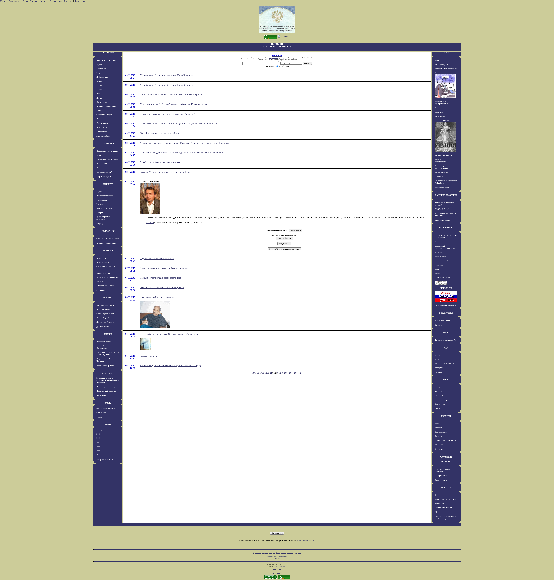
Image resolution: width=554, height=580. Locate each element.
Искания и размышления (106, 106)
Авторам (438, 391)
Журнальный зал (103, 136)
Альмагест (100, 281)
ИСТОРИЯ (108, 251)
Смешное (438, 372)
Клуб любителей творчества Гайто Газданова (107, 353)
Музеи (437, 355)
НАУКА (446, 53)
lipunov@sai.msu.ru (306, 540)
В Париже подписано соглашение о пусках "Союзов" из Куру (170, 365)
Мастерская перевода (105, 366)
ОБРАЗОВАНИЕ (446, 228)
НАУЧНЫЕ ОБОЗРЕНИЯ (446, 195)
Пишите (34, 1)
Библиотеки (439, 449)
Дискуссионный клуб (105, 305)
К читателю (101, 69)
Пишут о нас (440, 404)
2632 (259, 373)
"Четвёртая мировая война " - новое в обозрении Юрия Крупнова (172, 94)
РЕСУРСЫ (446, 416)
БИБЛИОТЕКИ (446, 313)
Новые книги (101, 119)
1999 (98, 451)
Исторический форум (105, 322)
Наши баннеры (441, 480)
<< (250, 373)
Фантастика (101, 412)
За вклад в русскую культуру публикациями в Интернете (107, 380)
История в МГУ (102, 262)
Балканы (99, 89)
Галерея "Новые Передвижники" (277, 556)
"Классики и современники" (107, 151)
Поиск (437, 423)
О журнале (439, 395)
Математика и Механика (445, 261)
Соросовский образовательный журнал (445, 247)
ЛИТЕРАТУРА (108, 53)
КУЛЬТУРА (108, 184)
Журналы (438, 436)
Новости (44, 1)
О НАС (446, 380)
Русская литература (443, 277)
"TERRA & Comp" (442, 209)
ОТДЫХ (446, 347)
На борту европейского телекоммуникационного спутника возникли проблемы (179, 123)
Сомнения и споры (104, 115)
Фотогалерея (101, 200)
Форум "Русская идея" (105, 314)
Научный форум (103, 309)
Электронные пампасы (105, 408)
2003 (98, 434)
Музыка (99, 204)
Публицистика (102, 77)
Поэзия (99, 98)
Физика (437, 269)
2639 (294, 373)
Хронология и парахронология (103, 272)
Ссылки (283, 553)
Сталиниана (101, 290)
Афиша (99, 64)
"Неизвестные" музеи (105, 208)
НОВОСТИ (446, 488)
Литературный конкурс (106, 387)
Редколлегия (439, 387)
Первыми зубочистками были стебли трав (160, 278)
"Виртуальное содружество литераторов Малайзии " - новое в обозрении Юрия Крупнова (184, 143)
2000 (98, 446)
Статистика (290, 553)
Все (436, 495)
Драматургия (101, 102)
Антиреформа (440, 242)
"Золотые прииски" (104, 172)
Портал (3, 1)
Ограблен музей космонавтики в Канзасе (160, 162)
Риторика (100, 212)
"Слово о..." (101, 155)
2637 (284, 373)
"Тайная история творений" (107, 159)
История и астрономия (444, 108)
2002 (98, 438)
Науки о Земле (440, 257)
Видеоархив (101, 223)
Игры (437, 359)
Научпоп (438, 325)
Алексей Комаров (280, 566)
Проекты (438, 428)
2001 (98, 442)
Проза (98, 94)
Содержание (15, 1)
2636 (279, 373)
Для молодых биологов (446, 305)
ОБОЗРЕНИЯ (108, 143)
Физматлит (439, 176)
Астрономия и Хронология (107, 277)
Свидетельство (273, 58)
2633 (264, 373)
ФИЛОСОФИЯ (107, 231)
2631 (254, 373)
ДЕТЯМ (107, 403)
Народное (439, 367)
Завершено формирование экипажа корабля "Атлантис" (167, 114)
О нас (25, 1)
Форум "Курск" (102, 318)
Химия (437, 273)
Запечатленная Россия (105, 286)
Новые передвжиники (105, 196)
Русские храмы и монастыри (103, 218)
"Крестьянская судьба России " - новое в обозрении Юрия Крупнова (173, 104)
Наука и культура (441, 116)
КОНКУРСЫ (108, 374)
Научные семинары (442, 188)
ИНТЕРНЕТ (446, 461)
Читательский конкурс (106, 391)
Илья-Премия (102, 395)
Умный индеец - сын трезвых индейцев (159, 133)
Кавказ (99, 85)
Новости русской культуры (107, 60)
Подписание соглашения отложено (157, 258)
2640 (299, 373)
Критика (99, 110)
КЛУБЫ (108, 334)
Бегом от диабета (148, 356)
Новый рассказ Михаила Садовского (158, 297)
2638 (289, 373)
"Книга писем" (102, 163)
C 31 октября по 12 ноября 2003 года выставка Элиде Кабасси (170, 334)
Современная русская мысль (107, 238)
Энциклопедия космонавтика (440, 160)
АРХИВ (108, 424)
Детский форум (102, 326)
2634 (269, 373)
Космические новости (443, 155)
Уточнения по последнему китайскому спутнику (164, 268)
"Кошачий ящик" (103, 168)
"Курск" (99, 81)
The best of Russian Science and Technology (445, 517)
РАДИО (446, 332)
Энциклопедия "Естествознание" (442, 167)
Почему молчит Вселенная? (446, 69)
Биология (438, 252)
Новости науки (441, 503)
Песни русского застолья (445, 363)
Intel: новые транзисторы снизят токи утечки (162, 287)
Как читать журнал (442, 400)
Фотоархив (100, 455)
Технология (439, 265)
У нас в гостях (102, 123)
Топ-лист (68, 1)
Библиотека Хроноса (443, 320)
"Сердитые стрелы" (104, 176)
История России (103, 258)
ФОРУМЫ (108, 298)
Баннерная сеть (441, 475)
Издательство (101, 127)
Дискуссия (79, 1)
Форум (99, 417)
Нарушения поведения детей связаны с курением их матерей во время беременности (182, 152)
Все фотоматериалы (104, 459)
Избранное (439, 444)
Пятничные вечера (104, 341)
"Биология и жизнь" (442, 220)
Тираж (437, 408)
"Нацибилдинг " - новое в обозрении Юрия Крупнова (166, 75)
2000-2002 (446, 120)
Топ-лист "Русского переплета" (442, 470)
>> (304, 373)
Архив (278, 553)
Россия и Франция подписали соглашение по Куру (165, 172)
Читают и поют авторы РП (445, 340)
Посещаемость (441, 432)
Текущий (100, 430)
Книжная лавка (102, 131)
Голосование (56, 1)
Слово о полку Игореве (105, 266)
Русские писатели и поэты (445, 440)
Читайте (150, 222)
